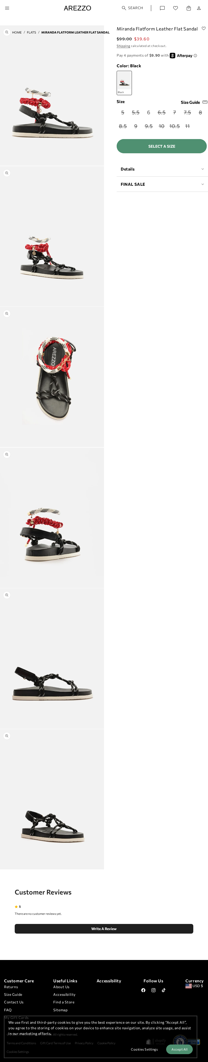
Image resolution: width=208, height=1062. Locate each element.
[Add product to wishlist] (203, 28)
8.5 (124, 127)
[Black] (124, 83)
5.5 (137, 113)
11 (189, 127)
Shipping (123, 45)
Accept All (179, 1049)
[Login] (199, 8)
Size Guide (190, 102)
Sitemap (60, 1010)
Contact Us (14, 1002)
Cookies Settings (144, 1049)
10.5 (175, 127)
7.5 (189, 113)
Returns (11, 987)
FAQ (8, 1010)
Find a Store (63, 1002)
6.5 (163, 113)
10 (163, 127)
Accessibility (64, 994)
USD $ (198, 986)
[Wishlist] (175, 8)
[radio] (123, 112)
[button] (132, 8)
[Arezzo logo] (77, 8)
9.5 (150, 127)
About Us (61, 987)
